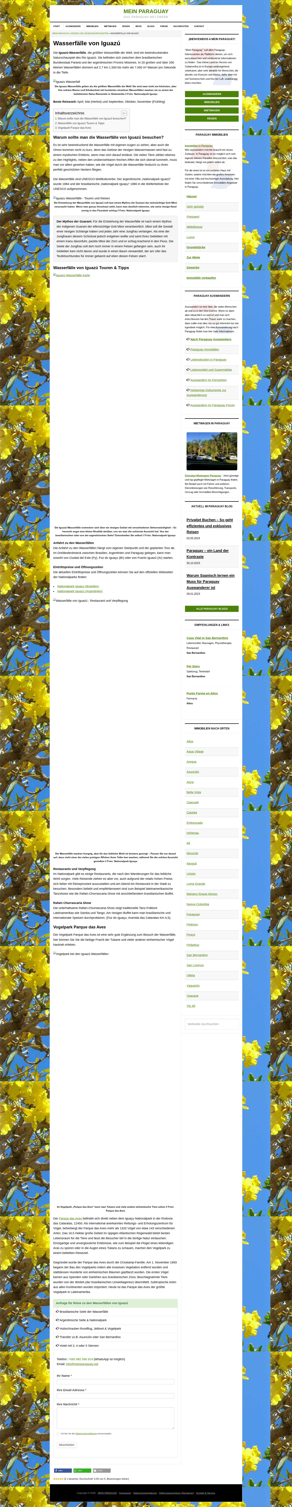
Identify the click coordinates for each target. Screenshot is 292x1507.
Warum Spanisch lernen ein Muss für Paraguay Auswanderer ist (211, 581)
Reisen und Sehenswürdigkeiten (89, 33)
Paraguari (193, 914)
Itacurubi (192, 853)
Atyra (190, 782)
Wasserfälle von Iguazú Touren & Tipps (81, 123)
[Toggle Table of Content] (122, 113)
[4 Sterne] (60, 1479)
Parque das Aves (70, 1218)
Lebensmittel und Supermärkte (211, 369)
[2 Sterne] (56, 1479)
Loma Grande (196, 884)
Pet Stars (193, 666)
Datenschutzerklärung (86, 1433)
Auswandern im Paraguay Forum (212, 405)
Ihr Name (64, 1375)
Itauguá (192, 863)
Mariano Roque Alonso (202, 894)
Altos (190, 741)
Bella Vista (194, 792)
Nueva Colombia (198, 904)
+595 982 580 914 (80, 1359)
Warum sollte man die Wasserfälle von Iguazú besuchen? (92, 118)
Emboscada (195, 823)
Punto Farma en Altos (202, 693)
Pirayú (191, 934)
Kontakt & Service (205, 1493)
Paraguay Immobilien (204, 349)
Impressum (125, 1493)
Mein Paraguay (146, 11)
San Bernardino (197, 955)
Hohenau (193, 833)
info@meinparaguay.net (82, 1364)
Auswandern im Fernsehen (208, 380)
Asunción (193, 772)
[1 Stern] (54, 1479)
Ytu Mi (191, 1006)
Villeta (191, 975)
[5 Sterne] (62, 1479)
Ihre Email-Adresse (71, 1390)
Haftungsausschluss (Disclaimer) (176, 1493)
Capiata (192, 812)
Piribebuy (193, 945)
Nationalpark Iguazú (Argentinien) (80, 591)
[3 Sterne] (58, 1479)
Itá (188, 843)
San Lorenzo (195, 965)
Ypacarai (192, 996)
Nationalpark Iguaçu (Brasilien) (78, 586)
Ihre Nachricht (68, 1404)
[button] (63, 1470)
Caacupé (193, 802)
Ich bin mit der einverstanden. (86, 1433)
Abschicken (66, 1445)
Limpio (191, 873)
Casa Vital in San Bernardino (207, 638)
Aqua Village (195, 751)
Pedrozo (192, 924)
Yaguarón (193, 985)
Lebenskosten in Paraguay (208, 359)
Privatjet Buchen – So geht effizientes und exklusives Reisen (210, 526)
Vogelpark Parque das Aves (74, 127)
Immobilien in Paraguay (199, 145)
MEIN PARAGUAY (107, 1493)
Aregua (191, 761)
